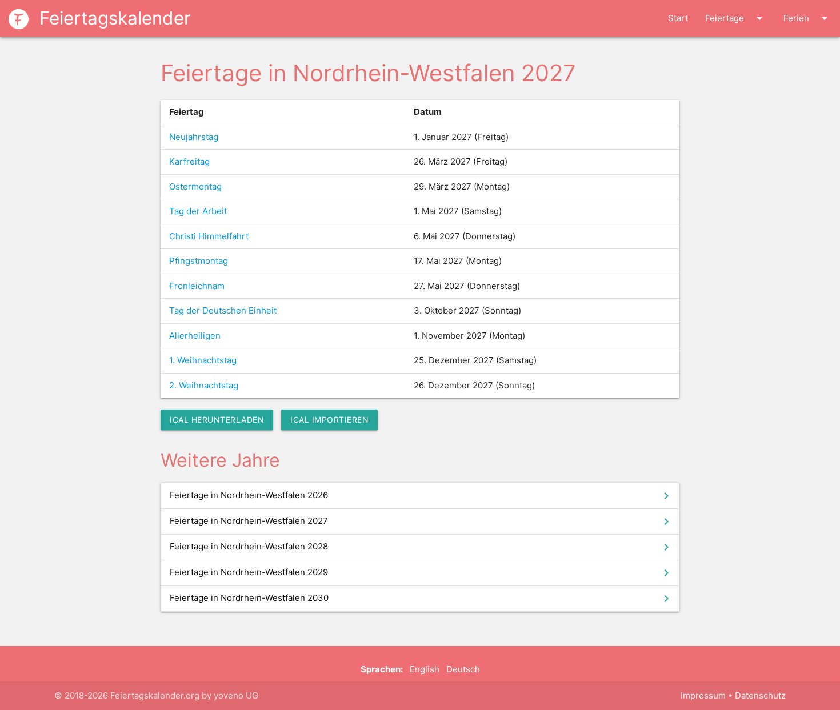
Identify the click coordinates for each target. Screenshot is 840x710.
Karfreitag (189, 161)
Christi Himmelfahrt (209, 236)
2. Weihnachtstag (203, 385)
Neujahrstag (193, 136)
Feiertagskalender (112, 18)
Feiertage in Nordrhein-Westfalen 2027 (421, 521)
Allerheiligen (195, 335)
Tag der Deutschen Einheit (223, 310)
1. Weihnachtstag (203, 360)
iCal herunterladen (217, 419)
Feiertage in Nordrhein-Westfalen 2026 (421, 496)
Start (678, 18)
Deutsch (463, 669)
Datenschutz (760, 695)
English (424, 669)
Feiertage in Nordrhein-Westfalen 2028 (421, 547)
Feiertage (735, 18)
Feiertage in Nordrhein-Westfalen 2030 (421, 598)
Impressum (703, 695)
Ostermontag (195, 186)
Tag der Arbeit (198, 211)
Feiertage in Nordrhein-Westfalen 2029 (421, 573)
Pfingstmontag (198, 260)
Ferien (807, 18)
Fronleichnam (197, 285)
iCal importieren (329, 419)
